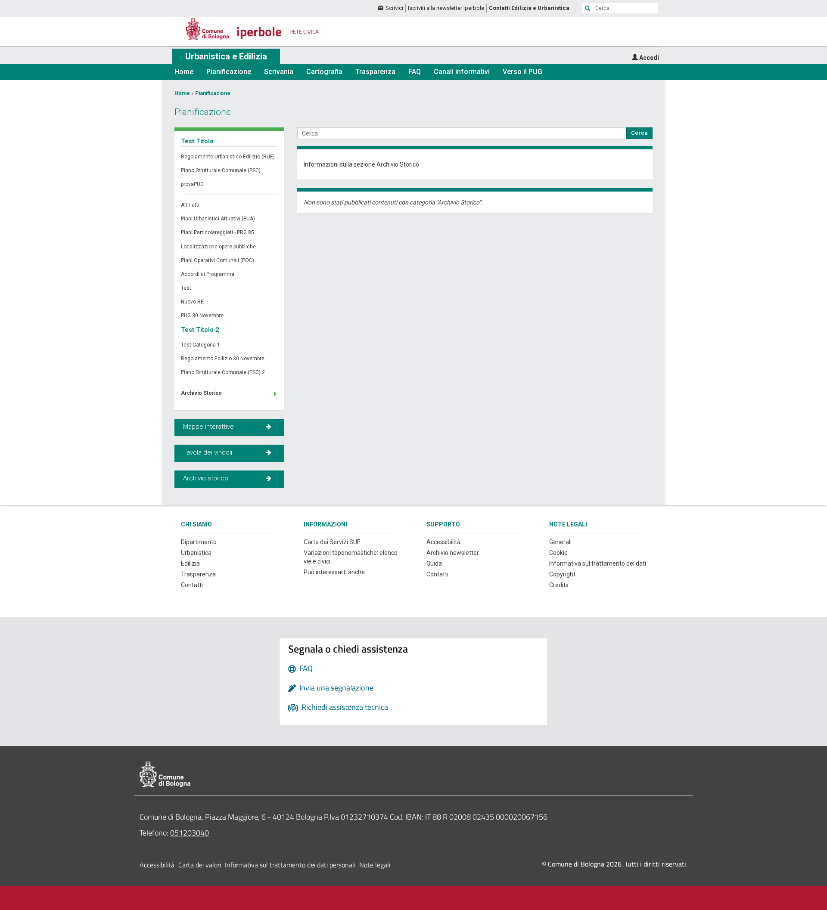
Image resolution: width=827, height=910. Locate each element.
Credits (559, 585)
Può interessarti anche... (336, 572)
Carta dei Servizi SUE (332, 542)
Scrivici (394, 8)
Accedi (649, 57)
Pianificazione (228, 72)
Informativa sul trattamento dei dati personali (290, 865)
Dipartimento (199, 542)
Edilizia (190, 563)
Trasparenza (375, 72)
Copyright (562, 574)
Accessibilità (443, 542)
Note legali (374, 865)
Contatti (192, 585)
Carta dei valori (199, 865)
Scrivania (278, 72)
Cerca (639, 133)
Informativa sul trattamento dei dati (597, 563)
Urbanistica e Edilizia (226, 56)
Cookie (558, 552)
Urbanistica (196, 552)
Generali (560, 542)
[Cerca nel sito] (587, 8)
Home (183, 72)
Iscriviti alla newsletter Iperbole (446, 8)
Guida (434, 563)
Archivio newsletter (452, 552)
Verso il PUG (522, 72)
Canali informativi (462, 72)
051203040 (189, 833)
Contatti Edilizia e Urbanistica (529, 8)
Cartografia (324, 72)
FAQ (414, 72)
